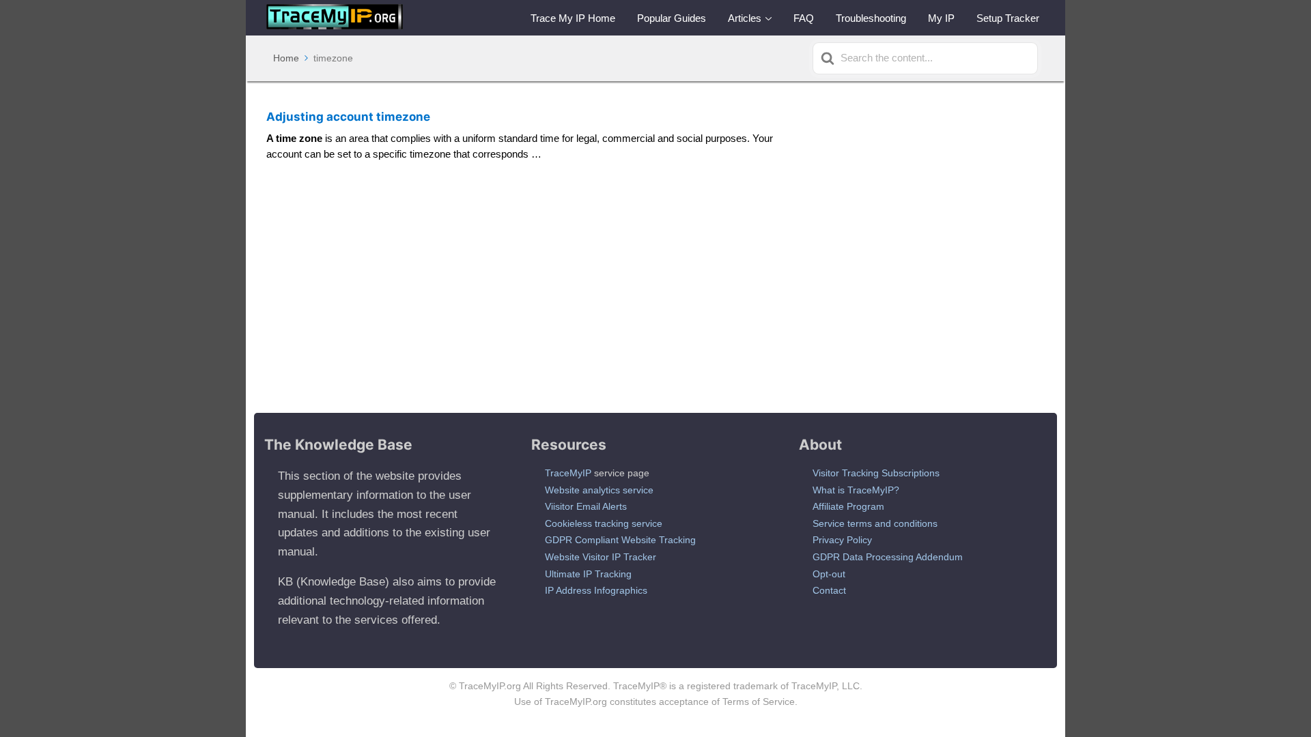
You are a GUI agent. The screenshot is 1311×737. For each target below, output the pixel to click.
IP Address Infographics (596, 590)
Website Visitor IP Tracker (600, 556)
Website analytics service (599, 490)
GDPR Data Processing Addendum (888, 556)
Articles (744, 18)
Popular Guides (671, 18)
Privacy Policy (842, 539)
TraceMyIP (568, 472)
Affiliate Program (848, 506)
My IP (941, 18)
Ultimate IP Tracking (588, 573)
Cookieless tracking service (603, 523)
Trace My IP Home (573, 18)
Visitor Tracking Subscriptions (876, 472)
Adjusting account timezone (348, 117)
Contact (829, 590)
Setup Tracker (1007, 18)
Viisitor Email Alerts (586, 506)
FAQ (803, 18)
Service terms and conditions (875, 523)
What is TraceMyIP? (856, 490)
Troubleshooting (871, 18)
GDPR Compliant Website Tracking (620, 539)
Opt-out (829, 573)
